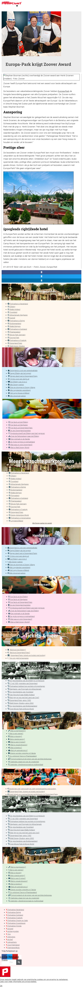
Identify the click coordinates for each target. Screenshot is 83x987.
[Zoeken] (19, 962)
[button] (17, 5)
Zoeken (5, 960)
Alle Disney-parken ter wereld (42, 523)
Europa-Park (63, 91)
